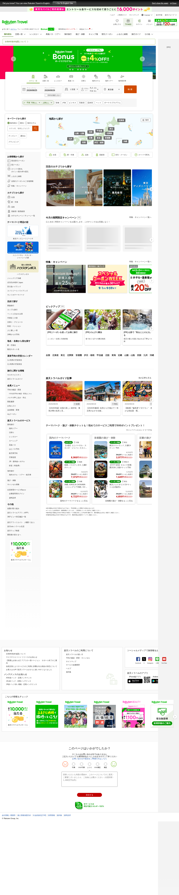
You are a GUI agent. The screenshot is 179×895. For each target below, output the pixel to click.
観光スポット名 (13, 349)
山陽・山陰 (79, 133)
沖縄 (125, 141)
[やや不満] (81, 764)
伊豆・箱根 (99, 142)
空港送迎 (12, 457)
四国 (84, 142)
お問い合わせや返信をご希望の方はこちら (89, 759)
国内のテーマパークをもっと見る (74, 501)
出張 (13, 197)
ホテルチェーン (17, 216)
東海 (98, 138)
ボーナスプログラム (112, 103)
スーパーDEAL (144, 155)
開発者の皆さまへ (14, 535)
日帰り (83, 81)
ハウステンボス (23, 274)
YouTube (164, 663)
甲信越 (99, 131)
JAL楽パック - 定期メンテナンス (18, 681)
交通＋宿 (45, 81)
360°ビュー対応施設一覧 (16, 517)
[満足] (105, 764)
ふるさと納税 (16, 176)
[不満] (73, 764)
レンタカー (58, 81)
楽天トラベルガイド (15, 379)
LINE (157, 663)
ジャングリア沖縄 (14, 278)
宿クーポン (15, 165)
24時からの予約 (13, 334)
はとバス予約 (14, 449)
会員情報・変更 (13, 410)
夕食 (64, 103)
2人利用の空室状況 (14, 364)
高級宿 (82, 103)
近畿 (91, 138)
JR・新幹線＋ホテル (17, 461)
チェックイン (31, 88)
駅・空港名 (11, 345)
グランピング (14, 142)
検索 (130, 89)
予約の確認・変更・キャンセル (78, 658)
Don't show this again (160, 3)
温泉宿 (90, 103)
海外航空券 (122, 81)
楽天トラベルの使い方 (74, 654)
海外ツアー (109, 81)
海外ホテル (96, 81)
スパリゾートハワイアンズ (17, 291)
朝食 (57, 103)
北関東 (109, 133)
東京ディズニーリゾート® (23, 239)
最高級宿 (21, 211)
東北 (111, 129)
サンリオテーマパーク (15, 295)
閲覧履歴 (10, 402)
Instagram (150, 663)
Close (174, 3)
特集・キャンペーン (19, 186)
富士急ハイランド (14, 287)
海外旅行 (10, 471)
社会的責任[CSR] (39, 815)
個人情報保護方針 (24, 815)
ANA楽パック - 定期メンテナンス (19, 678)
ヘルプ (112, 15)
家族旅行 (10, 306)
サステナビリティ (14, 375)
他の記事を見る (145, 378)
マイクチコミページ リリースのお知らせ (21, 657)
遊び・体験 (11, 480)
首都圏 (107, 138)
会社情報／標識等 (8, 815)
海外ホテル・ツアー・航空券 (20, 475)
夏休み (23, 136)
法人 (32, 522)
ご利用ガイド (122, 15)
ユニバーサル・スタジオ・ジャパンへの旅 (23, 256)
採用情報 (51, 815)
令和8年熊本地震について (16, 654)
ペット (98, 103)
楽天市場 (159, 15)
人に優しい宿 (12, 330)
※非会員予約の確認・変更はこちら (20, 393)
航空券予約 (13, 453)
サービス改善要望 (73, 665)
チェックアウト (50, 88)
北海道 (121, 120)
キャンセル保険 (13, 484)
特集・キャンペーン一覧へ (140, 217)
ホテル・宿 (33, 81)
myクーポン (12, 414)
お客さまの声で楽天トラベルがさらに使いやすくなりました (29, 670)
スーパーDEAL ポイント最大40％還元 (19, 170)
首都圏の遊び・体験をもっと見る (119, 501)
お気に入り (117, 24)
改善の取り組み (13, 508)
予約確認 (128, 24)
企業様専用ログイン (16, 494)
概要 (27, 522)
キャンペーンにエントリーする (139, 430)
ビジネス (72, 103)
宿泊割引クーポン (18, 161)
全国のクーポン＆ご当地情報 (22, 181)
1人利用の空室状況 (14, 360)
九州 (70, 139)
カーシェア (13, 441)
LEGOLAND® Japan (15, 282)
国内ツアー (13, 428)
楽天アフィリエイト (15, 522)
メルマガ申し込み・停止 (16, 398)
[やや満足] (97, 764)
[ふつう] (89, 764)
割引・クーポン (121, 155)
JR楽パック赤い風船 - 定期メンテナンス (21, 684)
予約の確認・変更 (14, 390)
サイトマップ (134, 15)
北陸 (90, 132)
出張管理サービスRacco (16, 490)
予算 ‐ (34, 103)
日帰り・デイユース (15, 322)
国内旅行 (10, 424)
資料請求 (12, 498)
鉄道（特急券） (15, 466)
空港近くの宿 (12, 318)
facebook (138, 663)
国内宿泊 (13, 123)
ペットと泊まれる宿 (15, 314)
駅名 (22, 123)
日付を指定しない (54, 95)
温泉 (13, 207)
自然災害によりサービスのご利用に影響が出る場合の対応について (31, 666)
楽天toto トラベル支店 (15, 526)
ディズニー (13, 136)
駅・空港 (14, 202)
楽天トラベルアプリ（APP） (18, 513)
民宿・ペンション (14, 326)
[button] (142, 59)
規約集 (68, 672)
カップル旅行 (12, 310)
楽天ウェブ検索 (13, 531)
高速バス (71, 81)
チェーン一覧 (30, 216)
